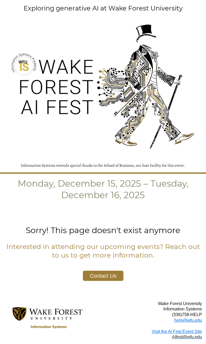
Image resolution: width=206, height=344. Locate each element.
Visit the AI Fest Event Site (177, 331)
